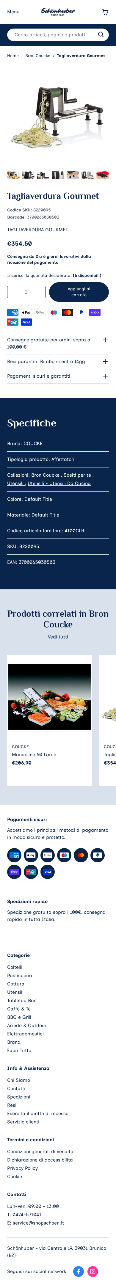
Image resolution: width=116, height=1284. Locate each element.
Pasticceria (19, 975)
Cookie (14, 1176)
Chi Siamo (18, 1080)
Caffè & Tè (19, 1009)
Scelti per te (78, 475)
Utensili (16, 483)
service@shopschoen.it (38, 1223)
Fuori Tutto (19, 1050)
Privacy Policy (22, 1168)
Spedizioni (18, 1097)
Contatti (16, 1088)
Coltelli (14, 967)
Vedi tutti (58, 637)
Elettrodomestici (25, 1034)
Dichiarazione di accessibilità (40, 1160)
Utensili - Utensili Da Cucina (59, 483)
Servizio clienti (23, 1122)
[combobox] (58, 35)
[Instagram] (92, 1271)
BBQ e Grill (19, 1017)
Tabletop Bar (21, 1000)
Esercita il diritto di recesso (37, 1113)
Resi (11, 1105)
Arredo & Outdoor (26, 1025)
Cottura (15, 984)
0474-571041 (26, 1214)
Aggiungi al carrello (79, 291)
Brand (14, 1042)
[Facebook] (78, 1271)
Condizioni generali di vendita (40, 1151)
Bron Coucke (46, 475)
